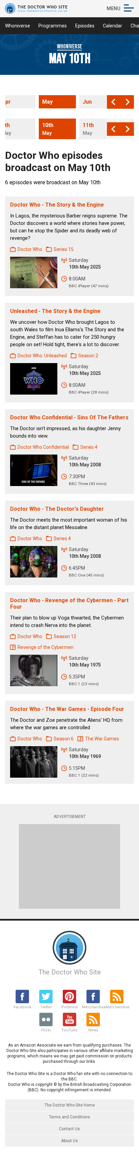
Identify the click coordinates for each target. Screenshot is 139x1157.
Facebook (22, 1007)
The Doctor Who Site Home (70, 1105)
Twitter (46, 1007)
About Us (69, 1140)
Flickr (46, 1030)
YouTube (69, 1030)
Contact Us (69, 1129)
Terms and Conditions (69, 1117)
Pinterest (69, 1007)
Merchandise (93, 1007)
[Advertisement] (69, 866)
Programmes (52, 25)
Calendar (112, 25)
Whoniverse (17, 25)
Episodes (84, 25)
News (93, 1030)
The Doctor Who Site (69, 972)
